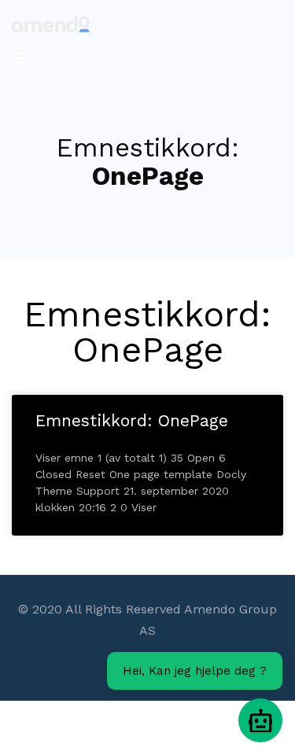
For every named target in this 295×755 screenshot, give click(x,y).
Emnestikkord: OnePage (131, 420)
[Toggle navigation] (21, 58)
